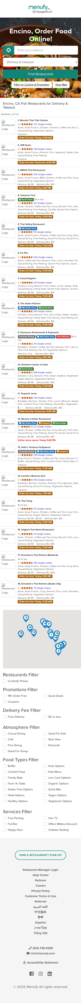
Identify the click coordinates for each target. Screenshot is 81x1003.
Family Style (15, 777)
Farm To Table (16, 783)
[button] (58, 651)
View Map (61, 84)
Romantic (54, 745)
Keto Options (56, 766)
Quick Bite (54, 789)
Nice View (54, 739)
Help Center (41, 875)
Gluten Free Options (20, 789)
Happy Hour (15, 830)
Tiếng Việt (40, 933)
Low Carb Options (59, 777)
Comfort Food (16, 772)
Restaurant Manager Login (40, 870)
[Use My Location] (8, 50)
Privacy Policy (40, 891)
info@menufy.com (42, 953)
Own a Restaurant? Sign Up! (40, 855)
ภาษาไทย (40, 928)
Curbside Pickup (18, 681)
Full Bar (12, 824)
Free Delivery (16, 716)
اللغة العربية (40, 906)
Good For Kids (57, 733)
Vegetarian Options (60, 801)
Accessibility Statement (42, 962)
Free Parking (16, 818)
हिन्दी (40, 917)
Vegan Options (57, 795)
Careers (41, 885)
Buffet (11, 766)
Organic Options (58, 783)
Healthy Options (18, 801)
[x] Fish (15, 114)
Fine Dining (15, 745)
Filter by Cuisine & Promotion (31, 84)
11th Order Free (17, 696)
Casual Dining (16, 733)
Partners (40, 880)
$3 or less (54, 716)
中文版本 (40, 912)
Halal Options (16, 795)
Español (40, 922)
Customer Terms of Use (40, 896)
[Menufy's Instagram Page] (41, 974)
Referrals (40, 901)
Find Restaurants (40, 74)
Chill (10, 739)
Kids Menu (55, 772)
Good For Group (18, 751)
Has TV (52, 818)
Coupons (13, 701)
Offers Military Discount (62, 824)
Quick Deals (55, 696)
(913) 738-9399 (42, 948)
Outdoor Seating (58, 830)
